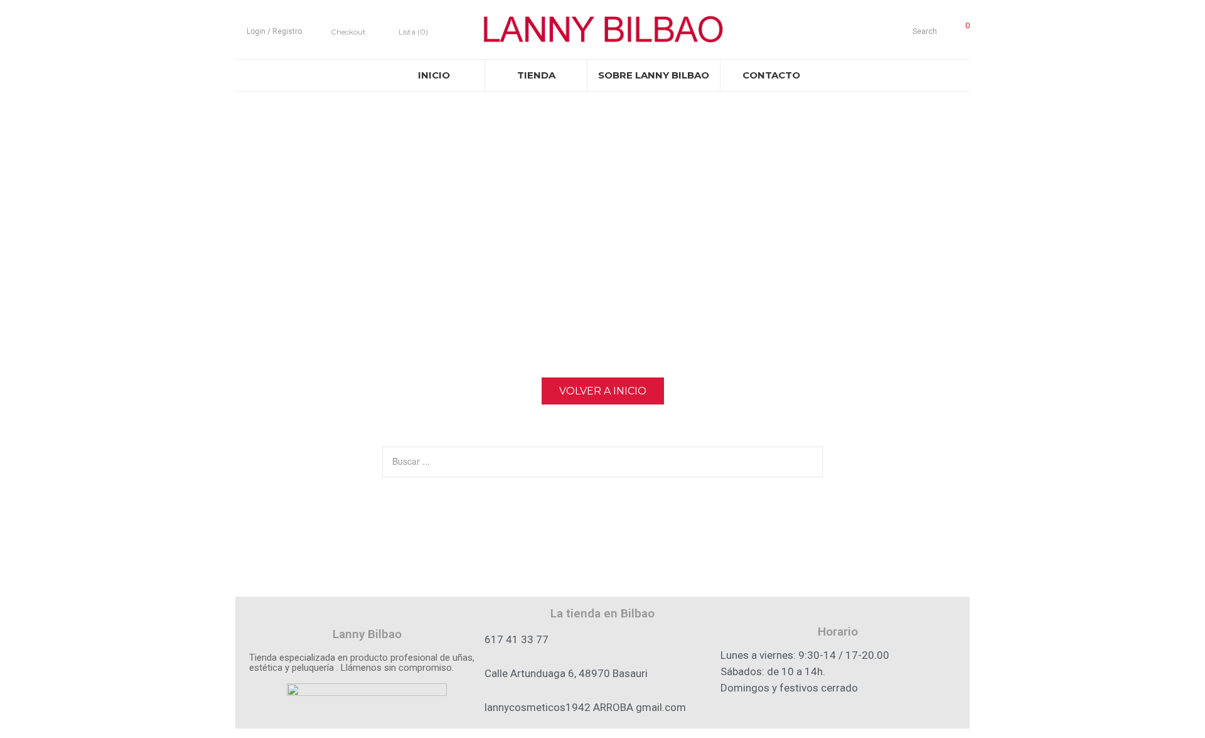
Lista (413, 31)
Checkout (348, 31)
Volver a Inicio (602, 391)
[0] (959, 29)
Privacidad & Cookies (602, 733)
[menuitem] (434, 75)
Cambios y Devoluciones (749, 733)
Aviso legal (456, 733)
